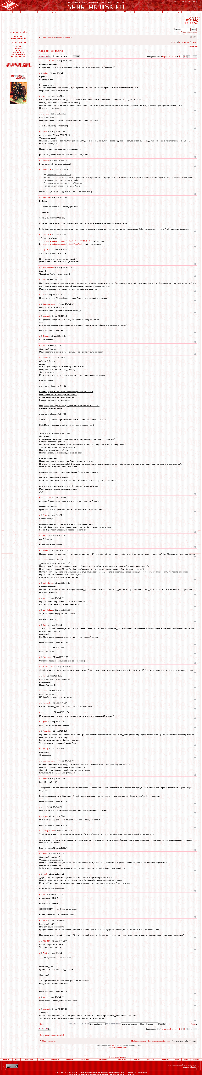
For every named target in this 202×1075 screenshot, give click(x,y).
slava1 (45, 132)
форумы (137, 12)
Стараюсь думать (49, 304)
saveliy (45, 816)
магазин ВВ (103, 12)
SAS (44, 894)
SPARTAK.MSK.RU (70, 1072)
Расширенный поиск (189, 32)
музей (186, 12)
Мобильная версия (190, 37)
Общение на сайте (49, 38)
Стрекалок (47, 657)
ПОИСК (19, 51)
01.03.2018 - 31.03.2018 (50, 51)
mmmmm (46, 197)
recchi (45, 920)
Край (45, 874)
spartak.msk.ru (133, 1072)
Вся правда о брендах (117, 1057)
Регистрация (184, 42)
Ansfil (45, 953)
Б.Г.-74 (45, 535)
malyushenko (48, 583)
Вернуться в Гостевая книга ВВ (52, 1035)
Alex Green (47, 235)
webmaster (192, 1065)
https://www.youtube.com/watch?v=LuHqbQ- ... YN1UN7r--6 (65, 241)
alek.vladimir (48, 610)
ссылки (196, 12)
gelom (45, 722)
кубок (42, 12)
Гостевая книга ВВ (64, 38)
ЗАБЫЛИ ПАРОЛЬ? (18, 57)
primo (45, 648)
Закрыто (41, 55)
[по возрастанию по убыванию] (154, 1024)
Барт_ (45, 625)
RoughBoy (47, 731)
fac (44, 676)
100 (195, 57)
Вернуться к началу (195, 69)
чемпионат (29, 12)
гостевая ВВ (121, 12)
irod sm (45, 73)
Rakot (45, 515)
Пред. (42, 1024)
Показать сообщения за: (79, 1024)
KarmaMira (47, 703)
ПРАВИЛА (19, 48)
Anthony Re (47, 712)
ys (44, 295)
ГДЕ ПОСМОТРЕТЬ (18, 42)
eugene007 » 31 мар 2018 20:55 (59, 958)
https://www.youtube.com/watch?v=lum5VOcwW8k (61, 244)
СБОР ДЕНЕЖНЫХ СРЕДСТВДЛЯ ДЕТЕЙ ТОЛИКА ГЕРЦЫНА (18, 65)
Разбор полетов (49, 831)
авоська (46, 114)
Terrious (46, 336)
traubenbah (47, 170)
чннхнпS (46, 316)
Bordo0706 (47, 497)
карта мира (85, 12)
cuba (44, 598)
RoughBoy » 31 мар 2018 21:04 (59, 174)
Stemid (45, 853)
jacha (45, 560)
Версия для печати (194, 37)
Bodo (45, 691)
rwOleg (45, 749)
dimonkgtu (47, 550)
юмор (177, 12)
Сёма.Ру (193, 1067)
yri (44, 280)
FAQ (174, 42)
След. (193, 1024)
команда (69, 12)
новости (6, 12)
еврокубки (55, 12)
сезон (16, 12)
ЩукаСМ (46, 250)
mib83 (45, 778)
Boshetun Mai (48, 666)
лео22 (45, 96)
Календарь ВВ (191, 47)
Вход (194, 42)
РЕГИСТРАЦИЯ (18, 55)
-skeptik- (46, 160)
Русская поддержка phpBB (117, 1047)
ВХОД (18, 46)
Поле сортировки (113, 1024)
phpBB (112, 1045)
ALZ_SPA (46, 941)
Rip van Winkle (49, 61)
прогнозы (150, 12)
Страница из (169, 57)
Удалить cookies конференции (158, 1041)
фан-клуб (165, 12)
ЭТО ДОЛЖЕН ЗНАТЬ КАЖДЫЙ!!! (18, 37)
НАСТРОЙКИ (18, 53)
